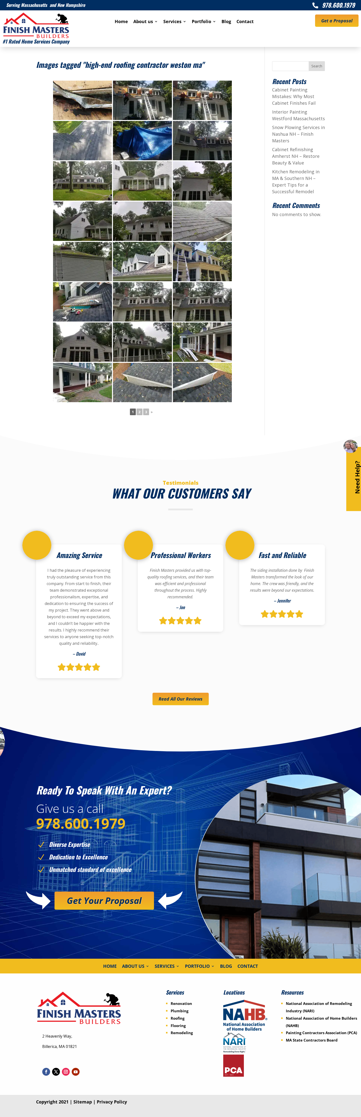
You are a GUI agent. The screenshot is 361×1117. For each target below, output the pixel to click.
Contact (245, 22)
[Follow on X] (56, 1072)
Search (316, 66)
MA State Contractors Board (312, 1040)
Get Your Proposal (104, 901)
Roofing (177, 1018)
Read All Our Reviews (181, 699)
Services (172, 22)
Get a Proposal (336, 21)
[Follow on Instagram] (66, 1072)
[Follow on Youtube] (76, 1072)
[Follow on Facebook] (46, 1072)
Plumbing (179, 1010)
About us (143, 22)
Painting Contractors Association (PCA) (321, 1032)
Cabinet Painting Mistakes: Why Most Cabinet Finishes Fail (294, 96)
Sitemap (82, 1102)
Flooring (178, 1025)
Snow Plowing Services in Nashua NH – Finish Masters (298, 134)
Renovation (181, 1003)
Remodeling (182, 1032)
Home (121, 22)
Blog (226, 22)
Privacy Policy (112, 1102)
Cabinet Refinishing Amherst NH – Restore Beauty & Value (295, 156)
